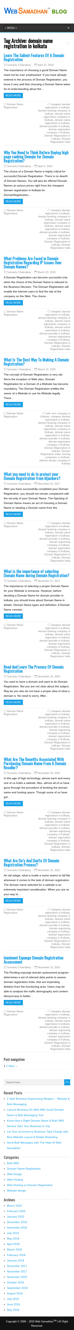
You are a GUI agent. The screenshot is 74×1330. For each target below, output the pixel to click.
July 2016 (13, 1298)
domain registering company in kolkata (58, 543)
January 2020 (15, 1216)
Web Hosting (15, 1179)
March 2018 (14, 1249)
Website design (16, 1190)
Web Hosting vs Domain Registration (30, 1185)
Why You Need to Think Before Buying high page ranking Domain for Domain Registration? (36, 156)
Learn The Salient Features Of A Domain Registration (34, 57)
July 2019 (13, 1233)
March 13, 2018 (46, 369)
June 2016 (13, 1304)
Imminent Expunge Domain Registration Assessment (33, 960)
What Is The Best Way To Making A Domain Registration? (36, 361)
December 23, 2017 (49, 483)
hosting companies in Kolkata (57, 456)
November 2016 (17, 1276)
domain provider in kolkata (54, 126)
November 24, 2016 (49, 676)
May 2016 (13, 1309)
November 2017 (17, 1271)
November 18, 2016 (49, 773)
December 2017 (17, 1266)
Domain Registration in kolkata (57, 137)
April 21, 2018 (45, 64)
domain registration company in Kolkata (58, 131)
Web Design (14, 1174)
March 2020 (14, 1205)
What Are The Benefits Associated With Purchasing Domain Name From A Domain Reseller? (35, 763)
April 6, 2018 (45, 166)
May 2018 (13, 1238)
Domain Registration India (60, 140)
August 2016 (15, 1293)
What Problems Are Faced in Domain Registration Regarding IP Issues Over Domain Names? (33, 262)
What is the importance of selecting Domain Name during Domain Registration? (36, 573)
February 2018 (16, 1255)
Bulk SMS (13, 1163)
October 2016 (15, 1282)
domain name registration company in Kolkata (57, 116)
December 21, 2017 (49, 580)
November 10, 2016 (49, 967)
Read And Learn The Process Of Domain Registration (34, 669)
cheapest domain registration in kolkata (57, 106)
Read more (13, 95)
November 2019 (17, 1227)
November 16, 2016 (49, 870)
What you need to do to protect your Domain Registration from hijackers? (32, 476)
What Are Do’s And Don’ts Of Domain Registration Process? (31, 862)
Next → (13, 1066)
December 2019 (17, 1222)
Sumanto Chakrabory (19, 65)
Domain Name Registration (13, 106)
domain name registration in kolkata (57, 122)
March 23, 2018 (46, 272)
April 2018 (13, 1244)
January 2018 (15, 1260)
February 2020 (16, 1211)
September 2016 (17, 1287)
